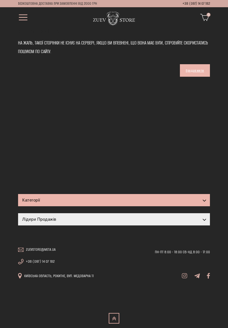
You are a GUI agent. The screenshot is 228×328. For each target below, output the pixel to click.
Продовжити (195, 70)
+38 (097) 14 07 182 (196, 3)
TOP (114, 318)
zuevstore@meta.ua (41, 250)
